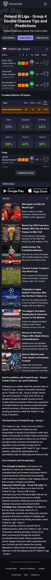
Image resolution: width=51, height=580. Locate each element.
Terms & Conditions (27, 568)
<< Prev (5, 167)
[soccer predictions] (13, 190)
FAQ (26, 575)
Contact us (35, 575)
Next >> (46, 167)
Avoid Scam (16, 575)
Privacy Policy (11, 568)
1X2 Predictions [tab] (8, 38)
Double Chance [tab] (25, 38)
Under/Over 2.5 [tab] (42, 38)
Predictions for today (25, 173)
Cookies (41, 568)
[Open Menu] (46, 4)
